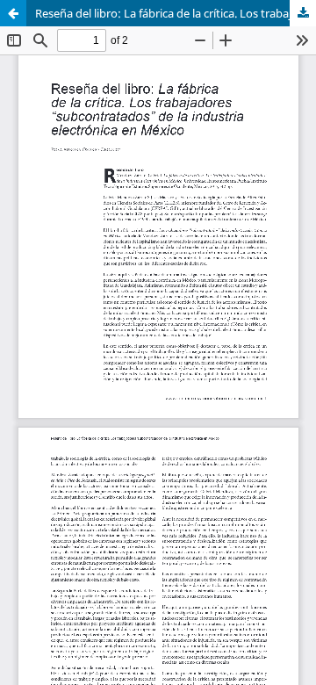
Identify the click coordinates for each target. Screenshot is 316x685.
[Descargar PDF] (303, 13)
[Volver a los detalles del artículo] (13, 13)
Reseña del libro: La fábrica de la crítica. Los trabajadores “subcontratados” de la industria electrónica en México (175, 13)
